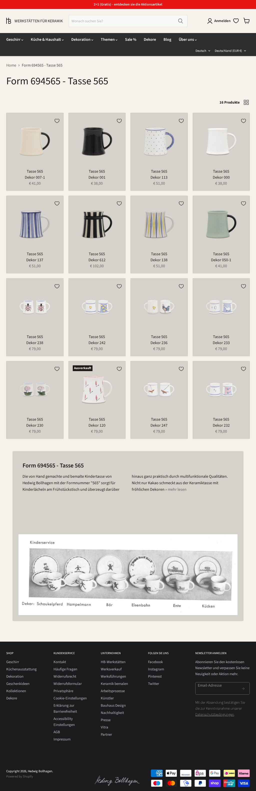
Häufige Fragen (65, 669)
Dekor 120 (97, 425)
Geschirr (13, 39)
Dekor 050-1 (221, 260)
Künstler (107, 698)
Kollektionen (16, 691)
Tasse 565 (35, 171)
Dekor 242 (97, 343)
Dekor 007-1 (35, 177)
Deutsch (201, 51)
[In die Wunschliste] (57, 121)
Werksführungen (113, 676)
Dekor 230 (34, 425)
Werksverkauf (111, 669)
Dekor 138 (159, 260)
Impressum (62, 739)
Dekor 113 (159, 177)
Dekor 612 (97, 260)
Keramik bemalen (114, 683)
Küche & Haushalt (46, 39)
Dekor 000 (221, 177)
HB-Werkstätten (113, 662)
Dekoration (81, 39)
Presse (105, 720)
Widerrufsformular (68, 683)
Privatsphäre (63, 691)
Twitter (153, 683)
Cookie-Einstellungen (70, 698)
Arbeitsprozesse (113, 691)
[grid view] (246, 102)
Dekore (150, 39)
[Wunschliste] (236, 20)
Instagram (156, 669)
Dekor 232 (221, 425)
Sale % (130, 39)
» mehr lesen (175, 489)
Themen (108, 39)
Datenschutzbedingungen (214, 714)
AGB (57, 732)
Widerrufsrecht (65, 676)
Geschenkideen (18, 683)
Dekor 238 (34, 343)
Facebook (155, 662)
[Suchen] (180, 21)
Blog (167, 39)
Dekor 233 (221, 343)
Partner (106, 734)
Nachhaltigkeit (112, 712)
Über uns (187, 39)
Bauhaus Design (113, 705)
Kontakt (60, 662)
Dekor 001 (97, 177)
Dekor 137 (34, 260)
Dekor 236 (159, 343)
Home (11, 65)
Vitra (104, 727)
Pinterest (155, 676)
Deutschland (228, 51)
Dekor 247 (159, 425)
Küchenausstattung (21, 669)
